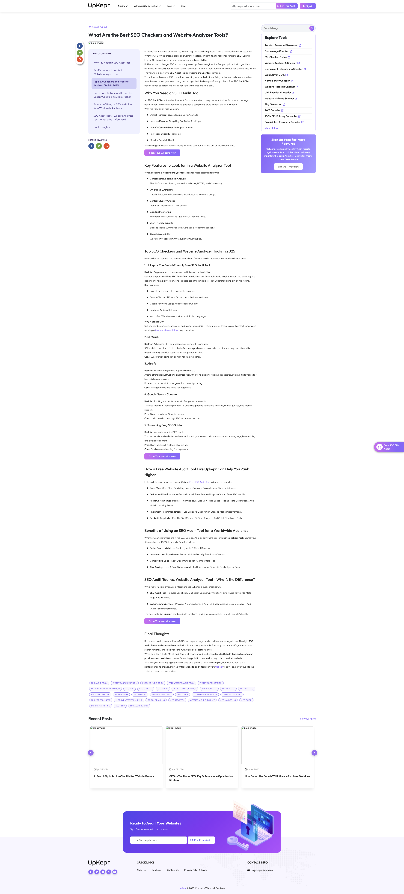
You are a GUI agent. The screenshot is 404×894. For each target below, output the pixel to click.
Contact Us (172, 869)
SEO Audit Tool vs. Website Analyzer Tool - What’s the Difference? (113, 117)
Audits (121, 5)
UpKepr (182, 888)
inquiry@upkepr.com (262, 870)
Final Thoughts (101, 127)
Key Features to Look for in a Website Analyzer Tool (109, 72)
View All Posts (308, 718)
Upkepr (219, 666)
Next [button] (314, 753)
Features (156, 869)
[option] (126, 757)
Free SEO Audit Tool (200, 481)
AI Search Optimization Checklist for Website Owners (124, 776)
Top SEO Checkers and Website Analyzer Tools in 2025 (111, 83)
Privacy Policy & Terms (195, 869)
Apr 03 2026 (102, 769)
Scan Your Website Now (162, 152)
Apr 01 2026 (177, 769)
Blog (183, 5)
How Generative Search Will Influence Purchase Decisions (277, 776)
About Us (141, 869)
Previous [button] (91, 753)
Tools (169, 5)
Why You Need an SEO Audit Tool (111, 62)
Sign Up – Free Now (288, 166)
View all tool (271, 128)
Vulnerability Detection (146, 5)
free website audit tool (166, 330)
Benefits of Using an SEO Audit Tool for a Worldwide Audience (112, 106)
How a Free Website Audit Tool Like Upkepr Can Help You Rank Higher (112, 94)
